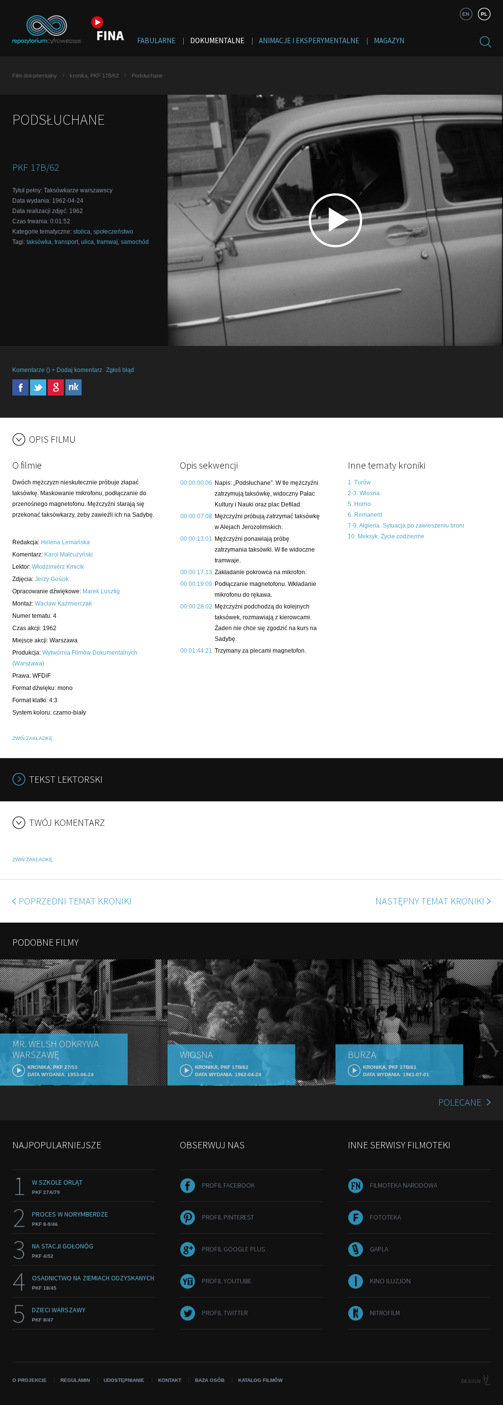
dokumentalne (217, 40)
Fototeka (385, 1217)
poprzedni (75, 901)
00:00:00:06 (196, 482)
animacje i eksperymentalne (309, 40)
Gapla (379, 1249)
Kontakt (169, 1380)
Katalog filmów (260, 1380)
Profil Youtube (227, 1280)
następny (429, 901)
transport (66, 242)
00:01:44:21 (196, 650)
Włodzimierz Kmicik (58, 566)
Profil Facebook (228, 1185)
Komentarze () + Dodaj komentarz (57, 370)
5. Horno (359, 504)
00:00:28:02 (196, 606)
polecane (459, 1102)
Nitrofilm (385, 1312)
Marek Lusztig (101, 591)
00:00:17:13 (196, 572)
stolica (81, 231)
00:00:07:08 (196, 516)
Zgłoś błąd (120, 370)
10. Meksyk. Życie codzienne (386, 536)
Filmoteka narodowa (403, 1185)
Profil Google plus (233, 1249)
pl (484, 14)
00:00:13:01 (196, 538)
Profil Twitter (225, 1312)
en (465, 14)
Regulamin (75, 1380)
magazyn (389, 40)
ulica (87, 242)
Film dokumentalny (34, 76)
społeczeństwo (113, 231)
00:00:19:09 (196, 584)
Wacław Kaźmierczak (63, 603)
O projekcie (29, 1380)
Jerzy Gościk (52, 579)
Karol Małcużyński (68, 554)
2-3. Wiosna (364, 493)
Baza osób (209, 1380)
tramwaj (107, 242)
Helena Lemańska (65, 542)
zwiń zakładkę (32, 738)
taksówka (39, 242)
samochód (135, 242)
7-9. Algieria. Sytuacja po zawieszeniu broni (406, 525)
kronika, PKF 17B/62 (94, 76)
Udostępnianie (124, 1380)
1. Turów (359, 482)
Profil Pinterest (228, 1217)
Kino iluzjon (390, 1280)
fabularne (156, 40)
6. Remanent (365, 514)
